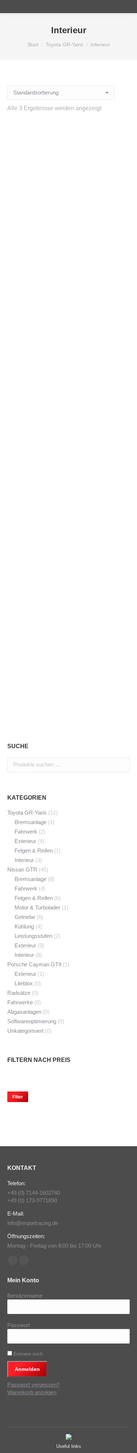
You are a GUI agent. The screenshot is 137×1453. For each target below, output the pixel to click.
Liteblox (24, 983)
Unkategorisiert (25, 1031)
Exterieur (25, 841)
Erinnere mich (27, 1354)
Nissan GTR (22, 869)
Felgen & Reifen (34, 850)
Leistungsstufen (33, 936)
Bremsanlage (30, 822)
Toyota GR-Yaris (27, 812)
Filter (17, 1097)
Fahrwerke (20, 1002)
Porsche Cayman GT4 (34, 964)
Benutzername (24, 1295)
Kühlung (24, 926)
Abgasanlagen (24, 1012)
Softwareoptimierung (31, 1021)
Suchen (122, 765)
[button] (120, 237)
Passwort (18, 1325)
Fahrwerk (26, 831)
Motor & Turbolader (37, 907)
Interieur (24, 860)
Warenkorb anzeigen (31, 1392)
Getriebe (25, 917)
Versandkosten (74, 306)
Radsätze (18, 993)
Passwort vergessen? (33, 1384)
